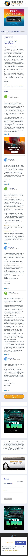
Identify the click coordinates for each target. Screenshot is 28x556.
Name (5, 491)
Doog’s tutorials (7, 231)
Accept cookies (20, 542)
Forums (8, 31)
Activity (3, 31)
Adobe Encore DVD (16, 31)
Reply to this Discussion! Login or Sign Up (14, 396)
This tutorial (6, 225)
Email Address (8, 483)
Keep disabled (9, 542)
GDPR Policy (16, 550)
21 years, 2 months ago (19, 86)
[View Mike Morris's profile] (5, 160)
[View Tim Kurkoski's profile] (5, 96)
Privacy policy (8, 550)
